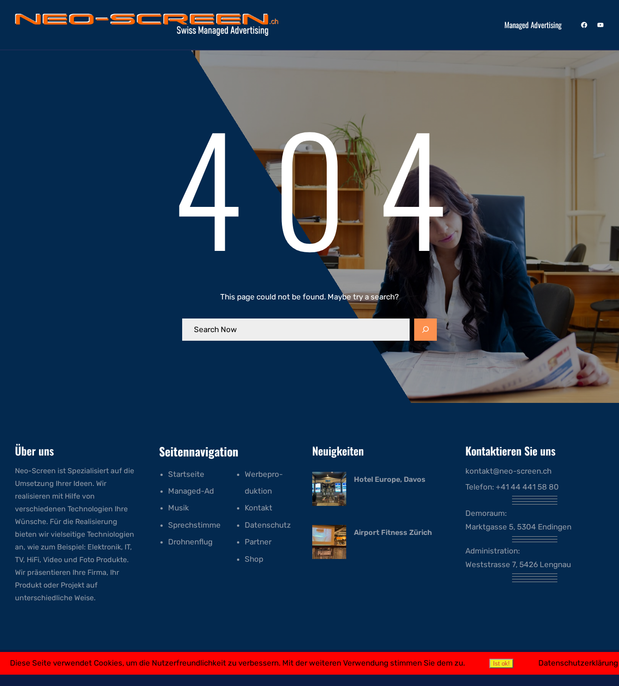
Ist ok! (501, 663)
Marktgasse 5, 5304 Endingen (518, 526)
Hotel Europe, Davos (390, 479)
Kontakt (258, 507)
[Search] (425, 329)
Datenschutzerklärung (578, 662)
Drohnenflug (190, 541)
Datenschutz (268, 524)
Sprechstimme (194, 524)
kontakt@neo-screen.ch (508, 470)
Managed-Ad (191, 490)
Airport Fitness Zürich (393, 532)
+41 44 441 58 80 (527, 486)
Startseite (186, 474)
